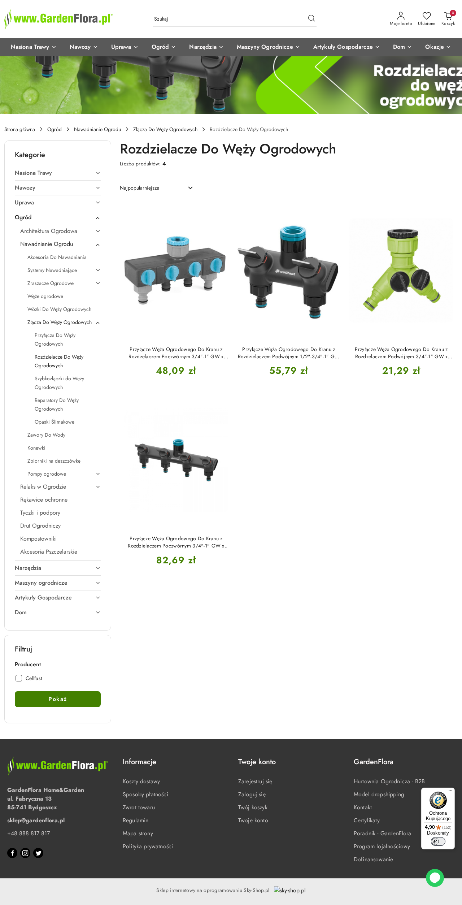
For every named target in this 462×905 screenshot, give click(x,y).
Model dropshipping (379, 794)
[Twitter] (38, 853)
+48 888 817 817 (28, 833)
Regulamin (135, 820)
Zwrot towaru (139, 807)
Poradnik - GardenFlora (382, 833)
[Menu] (450, 792)
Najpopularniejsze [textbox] (139, 187)
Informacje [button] (139, 762)
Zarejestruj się (255, 781)
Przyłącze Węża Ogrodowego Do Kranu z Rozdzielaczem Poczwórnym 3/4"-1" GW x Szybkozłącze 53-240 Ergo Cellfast (176, 542)
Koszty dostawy (141, 781)
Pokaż (57, 699)
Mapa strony (138, 833)
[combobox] (157, 188)
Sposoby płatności (145, 794)
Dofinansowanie (373, 859)
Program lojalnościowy (382, 846)
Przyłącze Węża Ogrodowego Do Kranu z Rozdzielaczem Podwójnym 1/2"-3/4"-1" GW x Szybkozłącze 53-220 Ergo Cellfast (289, 353)
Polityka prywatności (148, 846)
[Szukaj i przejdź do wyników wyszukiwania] (311, 19)
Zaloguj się (252, 794)
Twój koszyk (252, 807)
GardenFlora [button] (373, 762)
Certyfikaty (367, 820)
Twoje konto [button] (257, 762)
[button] (34, 47)
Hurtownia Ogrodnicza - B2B (389, 781)
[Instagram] (25, 853)
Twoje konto (253, 820)
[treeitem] (58, 173)
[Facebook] (12, 853)
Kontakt (363, 807)
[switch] (438, 841)
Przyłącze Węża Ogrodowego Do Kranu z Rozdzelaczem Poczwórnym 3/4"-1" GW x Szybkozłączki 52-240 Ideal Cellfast (175, 353)
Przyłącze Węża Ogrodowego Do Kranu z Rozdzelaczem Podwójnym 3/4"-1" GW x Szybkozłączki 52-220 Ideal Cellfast (401, 353)
